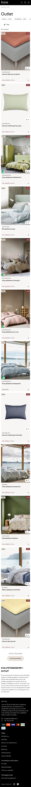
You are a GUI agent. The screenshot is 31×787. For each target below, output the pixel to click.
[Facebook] (18, 784)
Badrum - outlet (7, 19)
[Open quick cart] (25, 2)
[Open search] (21, 2)
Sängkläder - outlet (20, 19)
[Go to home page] (4, 2)
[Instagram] (14, 784)
